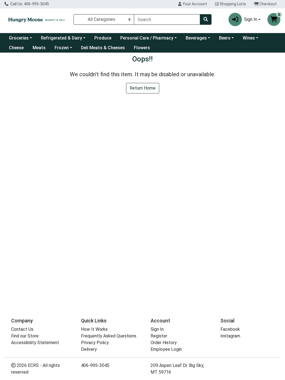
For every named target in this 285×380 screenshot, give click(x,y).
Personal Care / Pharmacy (146, 38)
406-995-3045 (95, 365)
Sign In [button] (250, 19)
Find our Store (25, 336)
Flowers (142, 47)
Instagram (230, 336)
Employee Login (166, 349)
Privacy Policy (95, 342)
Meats (39, 47)
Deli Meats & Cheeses (103, 47)
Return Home (143, 88)
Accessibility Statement (35, 342)
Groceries (19, 38)
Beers (224, 38)
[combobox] (167, 19)
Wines (249, 38)
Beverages (196, 38)
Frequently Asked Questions (108, 336)
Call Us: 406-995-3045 (29, 4)
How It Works (94, 329)
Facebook (230, 329)
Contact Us (22, 329)
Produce (102, 38)
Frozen (62, 47)
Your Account (194, 4)
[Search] (206, 19)
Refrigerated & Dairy (61, 38)
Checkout (268, 4)
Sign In (157, 329)
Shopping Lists (232, 4)
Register (159, 336)
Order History (164, 342)
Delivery (89, 349)
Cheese (16, 47)
